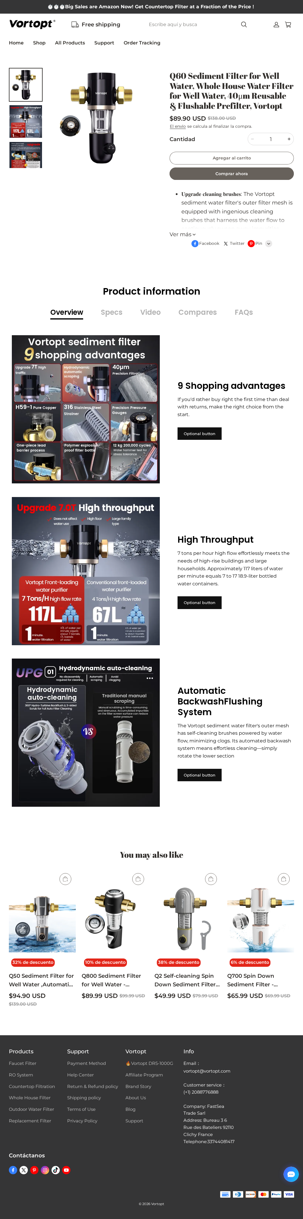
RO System (21, 1075)
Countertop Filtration (32, 1086)
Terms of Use (81, 1109)
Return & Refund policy (92, 1086)
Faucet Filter (22, 1063)
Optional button (199, 433)
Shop (39, 43)
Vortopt (157, 1204)
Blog (130, 1109)
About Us (135, 1097)
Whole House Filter (30, 1097)
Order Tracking (142, 43)
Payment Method (86, 1063)
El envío (178, 126)
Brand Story (138, 1086)
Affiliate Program (144, 1075)
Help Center (80, 1075)
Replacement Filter (30, 1121)
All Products (70, 43)
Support (104, 43)
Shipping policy (84, 1097)
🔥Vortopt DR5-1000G (149, 1063)
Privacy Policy (82, 1121)
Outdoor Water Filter (31, 1109)
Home (16, 43)
